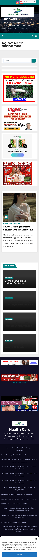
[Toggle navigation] (36, 36)
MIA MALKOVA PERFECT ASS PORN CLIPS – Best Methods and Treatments (19, 516)
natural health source (19, 382)
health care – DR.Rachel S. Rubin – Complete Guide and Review (19, 499)
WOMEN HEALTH (17, 223)
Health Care (9, 19)
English (25, 1)
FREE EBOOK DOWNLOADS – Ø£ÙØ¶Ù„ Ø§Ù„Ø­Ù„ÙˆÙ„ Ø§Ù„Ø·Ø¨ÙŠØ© (19, 489)
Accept (19, 554)
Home (3, 455)
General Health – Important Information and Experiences (16, 494)
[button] (36, 539)
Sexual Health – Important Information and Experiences (16, 536)
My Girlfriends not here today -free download (13, 522)
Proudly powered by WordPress (12, 448)
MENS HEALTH (8, 277)
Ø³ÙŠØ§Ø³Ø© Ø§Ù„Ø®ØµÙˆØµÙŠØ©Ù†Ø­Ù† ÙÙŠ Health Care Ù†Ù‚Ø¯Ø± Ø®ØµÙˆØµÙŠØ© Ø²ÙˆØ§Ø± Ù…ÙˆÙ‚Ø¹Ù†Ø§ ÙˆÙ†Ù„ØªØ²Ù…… (19, 529)
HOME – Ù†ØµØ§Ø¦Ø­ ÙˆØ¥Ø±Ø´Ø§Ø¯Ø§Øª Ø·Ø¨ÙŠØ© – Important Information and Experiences (20, 509)
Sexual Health (7, 223)
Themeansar (19, 450)
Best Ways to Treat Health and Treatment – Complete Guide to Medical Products (19, 468)
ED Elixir (19, 366)
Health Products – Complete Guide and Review (14, 503)
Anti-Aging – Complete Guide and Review (17, 455)
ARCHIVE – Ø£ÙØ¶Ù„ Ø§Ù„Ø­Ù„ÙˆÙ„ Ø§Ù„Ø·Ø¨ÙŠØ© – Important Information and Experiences (19, 461)
